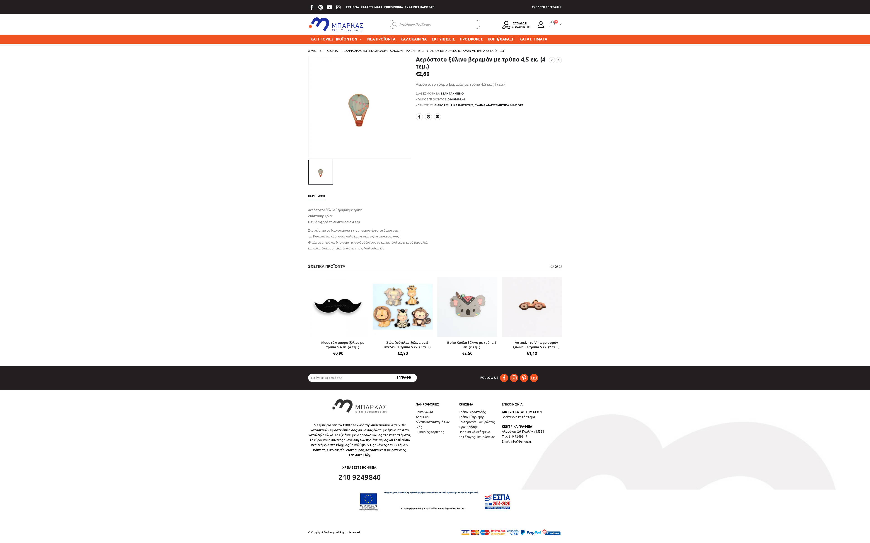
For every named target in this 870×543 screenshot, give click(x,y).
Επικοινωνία (424, 412)
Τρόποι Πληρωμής (471, 417)
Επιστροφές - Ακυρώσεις (477, 422)
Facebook (419, 116)
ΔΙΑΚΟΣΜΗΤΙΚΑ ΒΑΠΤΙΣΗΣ (453, 105)
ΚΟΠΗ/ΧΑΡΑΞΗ (501, 39)
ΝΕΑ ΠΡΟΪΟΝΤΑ (381, 39)
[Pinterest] (320, 7)
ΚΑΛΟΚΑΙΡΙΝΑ (414, 39)
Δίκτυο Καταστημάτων (433, 422)
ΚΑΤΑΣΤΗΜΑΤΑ (371, 7)
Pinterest (428, 116)
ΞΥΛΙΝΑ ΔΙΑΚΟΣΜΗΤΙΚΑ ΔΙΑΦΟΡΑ (499, 105)
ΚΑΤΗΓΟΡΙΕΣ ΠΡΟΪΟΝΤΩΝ (334, 39)
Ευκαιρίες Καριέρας (430, 432)
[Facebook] (311, 7)
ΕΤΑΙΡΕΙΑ (352, 7)
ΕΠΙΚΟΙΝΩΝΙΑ (393, 7)
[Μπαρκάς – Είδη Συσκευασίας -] (336, 24)
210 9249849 (517, 436)
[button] (552, 266)
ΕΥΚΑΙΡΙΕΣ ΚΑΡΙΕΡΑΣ (419, 7)
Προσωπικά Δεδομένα (474, 432)
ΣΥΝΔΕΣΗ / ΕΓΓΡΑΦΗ (546, 7)
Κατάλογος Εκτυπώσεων (477, 437)
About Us (422, 417)
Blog (419, 427)
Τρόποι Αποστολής (472, 412)
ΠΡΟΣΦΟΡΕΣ (471, 39)
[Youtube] (329, 7)
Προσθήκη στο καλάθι (361, 284)
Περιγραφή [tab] (316, 195)
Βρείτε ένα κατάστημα (518, 417)
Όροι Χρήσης (468, 427)
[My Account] (541, 24)
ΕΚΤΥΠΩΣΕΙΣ (443, 39)
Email (437, 116)
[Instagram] (338, 7)
